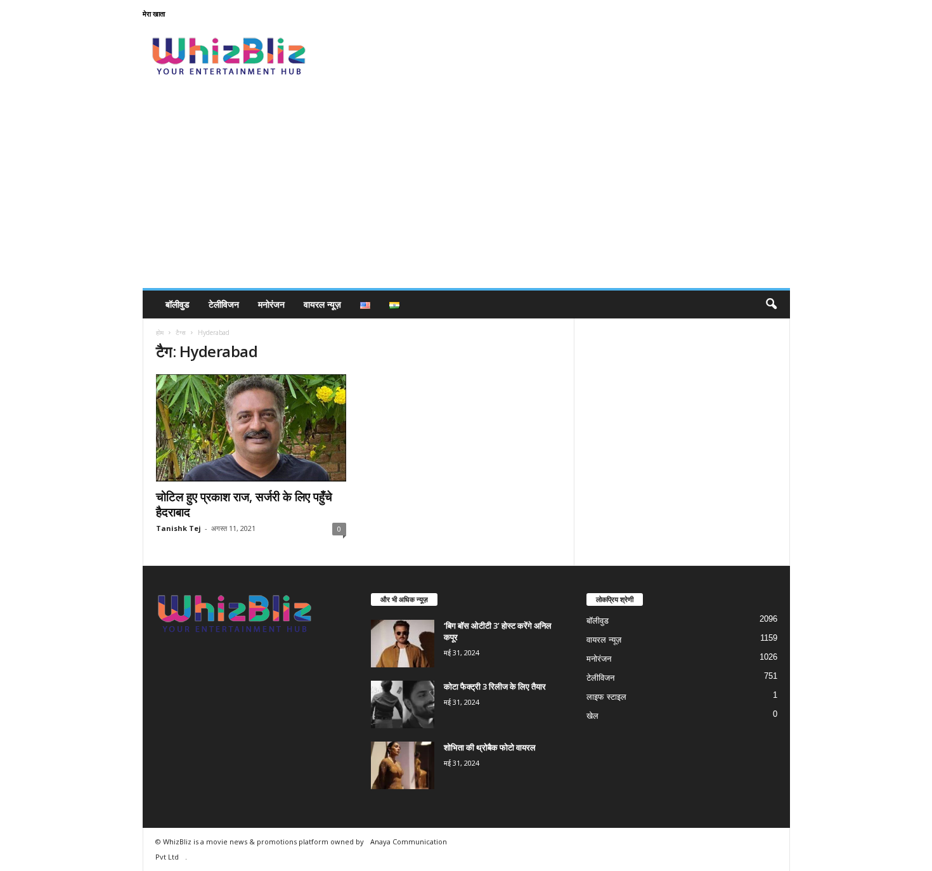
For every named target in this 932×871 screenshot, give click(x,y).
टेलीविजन (224, 304)
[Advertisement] (466, 193)
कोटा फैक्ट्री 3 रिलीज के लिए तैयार (495, 686)
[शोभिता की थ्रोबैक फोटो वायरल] (402, 765)
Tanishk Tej (178, 528)
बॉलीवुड (177, 304)
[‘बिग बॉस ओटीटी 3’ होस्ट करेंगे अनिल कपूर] (402, 643)
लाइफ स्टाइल (606, 697)
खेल (592, 716)
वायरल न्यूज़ (322, 304)
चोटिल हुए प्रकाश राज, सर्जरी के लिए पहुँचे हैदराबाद (244, 504)
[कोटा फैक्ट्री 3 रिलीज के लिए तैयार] (402, 704)
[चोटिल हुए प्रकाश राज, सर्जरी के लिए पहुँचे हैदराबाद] (251, 427)
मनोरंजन (271, 304)
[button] (771, 304)
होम (160, 332)
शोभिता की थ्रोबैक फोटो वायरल (490, 747)
